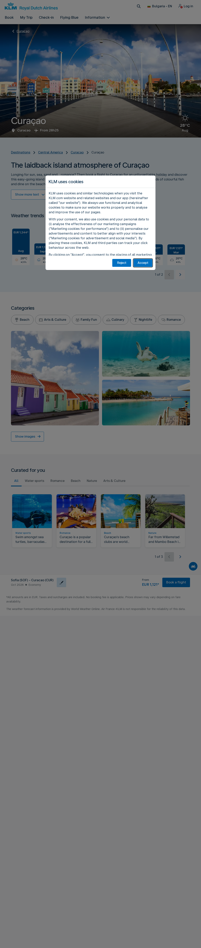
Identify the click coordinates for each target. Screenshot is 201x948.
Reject (121, 263)
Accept (143, 263)
